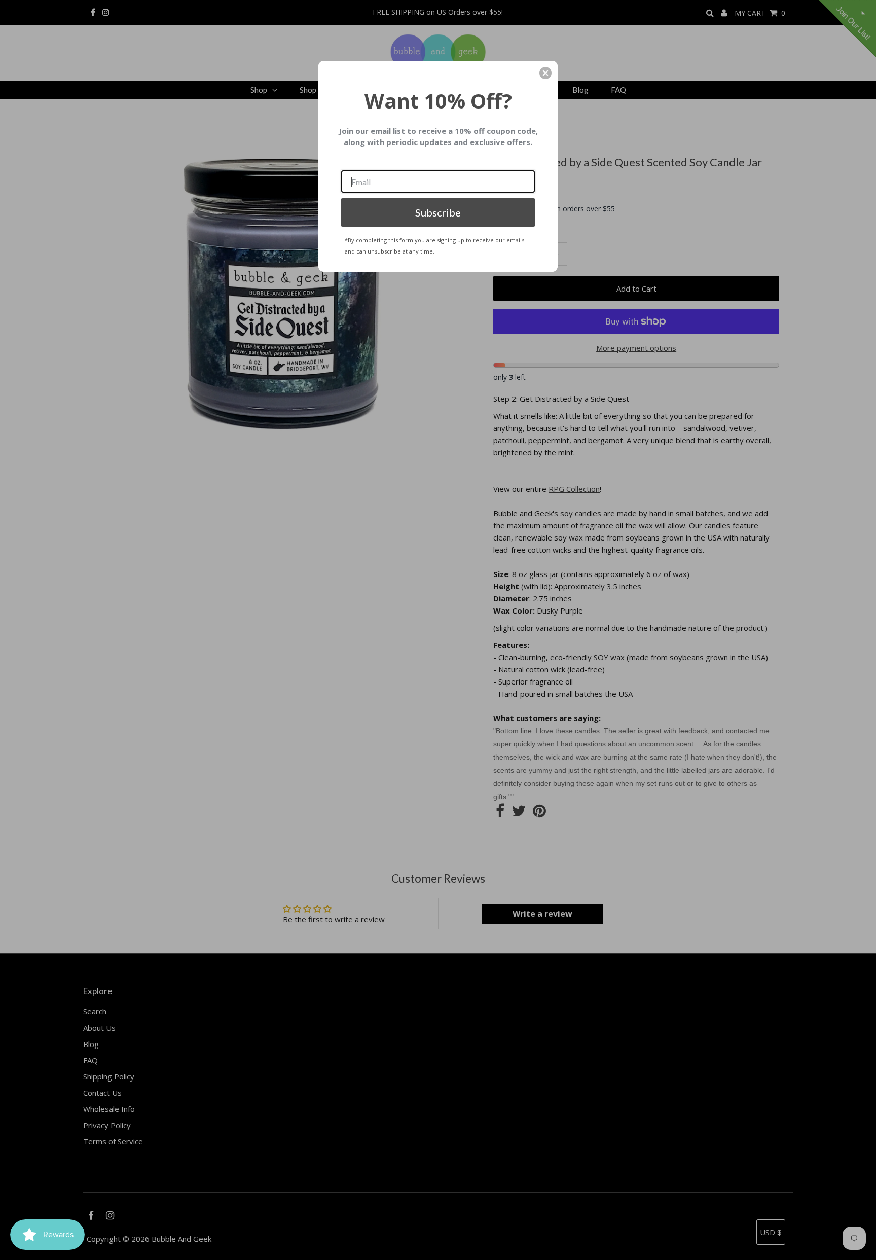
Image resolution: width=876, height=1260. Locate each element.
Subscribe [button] (438, 212)
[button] (545, 73)
